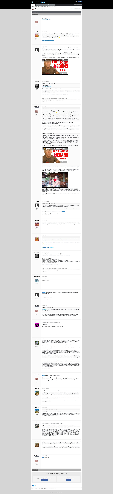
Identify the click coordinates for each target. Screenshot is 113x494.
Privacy (57, 490)
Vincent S (37, 46)
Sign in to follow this (73, 8)
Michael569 (51, 108)
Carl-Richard (37, 276)
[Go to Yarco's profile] (37, 35)
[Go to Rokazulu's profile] (37, 325)
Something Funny (52, 409)
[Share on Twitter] (33, 485)
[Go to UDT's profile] (37, 295)
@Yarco (63, 211)
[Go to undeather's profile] (37, 86)
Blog (48, 4)
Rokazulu (37, 321)
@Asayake (43, 375)
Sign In (76, 1)
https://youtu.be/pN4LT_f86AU (46, 19)
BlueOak (37, 388)
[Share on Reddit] (35, 485)
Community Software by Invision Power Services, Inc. (56, 492)
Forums (33, 4)
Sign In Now (68, 480)
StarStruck (36, 16)
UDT (37, 291)
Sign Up (80, 1)
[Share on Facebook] (32, 485)
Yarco (36, 31)
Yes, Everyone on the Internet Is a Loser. (48, 40)
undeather (36, 81)
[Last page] (37, 14)
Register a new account (44, 480)
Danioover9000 (36, 441)
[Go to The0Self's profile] (37, 224)
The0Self (37, 220)
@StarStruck (43, 292)
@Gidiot (43, 457)
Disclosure (60, 490)
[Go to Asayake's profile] (37, 343)
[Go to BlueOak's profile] (37, 393)
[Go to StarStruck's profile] (33, 9)
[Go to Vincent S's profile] (37, 50)
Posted (44, 16)
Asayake (37, 338)
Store (53, 4)
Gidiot (36, 422)
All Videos (44, 4)
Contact (63, 490)
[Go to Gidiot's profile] (37, 426)
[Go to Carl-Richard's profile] (37, 280)
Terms (54, 490)
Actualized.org (50, 490)
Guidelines (38, 4)
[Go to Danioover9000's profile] (37, 445)
